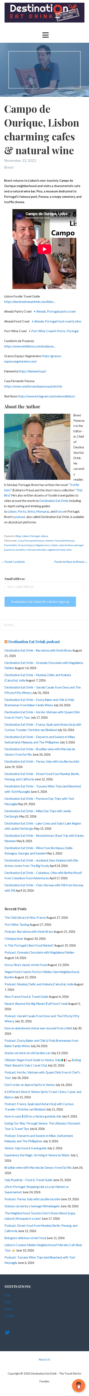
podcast (19, 517)
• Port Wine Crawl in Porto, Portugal (53, 331)
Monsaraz (42, 511)
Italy (7, 1295)
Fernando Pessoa (65, 540)
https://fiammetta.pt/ (32, 371)
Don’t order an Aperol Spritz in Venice (30, 1085)
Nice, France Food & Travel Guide (26, 996)
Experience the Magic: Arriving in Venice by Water (37, 1155)
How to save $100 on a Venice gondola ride (33, 1116)
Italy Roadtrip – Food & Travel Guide (28, 1180)
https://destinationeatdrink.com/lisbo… (29, 301)
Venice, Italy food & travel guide (26, 1148)
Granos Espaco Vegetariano (33, 545)
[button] (45, 35)
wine (69, 549)
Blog (18, 536)
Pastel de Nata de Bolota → (71, 561)
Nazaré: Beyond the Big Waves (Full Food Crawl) (36, 1003)
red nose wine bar (36, 549)
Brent (9, 167)
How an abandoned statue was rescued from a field (38, 1028)
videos (44, 536)
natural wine (66, 545)
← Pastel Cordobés (13, 561)
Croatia (9, 1315)
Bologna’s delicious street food (25, 1238)
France (9, 1309)
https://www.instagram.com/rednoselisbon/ (46, 396)
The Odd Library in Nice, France (25, 917)
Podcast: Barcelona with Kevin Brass (29, 931)
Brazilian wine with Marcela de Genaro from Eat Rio (38, 1167)
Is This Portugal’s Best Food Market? (29, 945)
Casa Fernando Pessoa (31, 540)
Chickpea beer (14, 938)
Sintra (31, 511)
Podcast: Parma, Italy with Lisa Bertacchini (32, 1199)
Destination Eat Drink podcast (34, 641)
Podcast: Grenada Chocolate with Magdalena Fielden (39, 952)
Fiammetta (10, 545)
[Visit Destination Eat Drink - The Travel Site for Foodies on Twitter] (7, 1333)
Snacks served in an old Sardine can (28, 1053)
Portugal (35, 536)
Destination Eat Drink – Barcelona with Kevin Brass (38, 650)
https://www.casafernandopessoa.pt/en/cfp (33, 386)
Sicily (8, 1302)
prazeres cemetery (14, 549)
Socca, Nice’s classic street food (26, 965)
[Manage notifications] (79, 1387)
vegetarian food (56, 549)
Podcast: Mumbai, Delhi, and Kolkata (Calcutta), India (39, 984)
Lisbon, (12, 511)
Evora (60, 511)
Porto (22, 511)
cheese (49, 540)
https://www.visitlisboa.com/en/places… (30, 346)
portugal (78, 545)
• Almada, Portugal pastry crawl (54, 311)
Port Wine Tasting (17, 924)
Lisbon (25, 536)
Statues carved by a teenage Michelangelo (32, 1206)
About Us (44, 1359)
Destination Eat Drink (54, 500)
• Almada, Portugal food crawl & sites (56, 321)
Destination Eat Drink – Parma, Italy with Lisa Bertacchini (42, 761)
